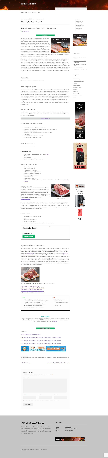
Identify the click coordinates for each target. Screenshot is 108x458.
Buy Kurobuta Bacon (45, 118)
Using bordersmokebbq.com (71, 428)
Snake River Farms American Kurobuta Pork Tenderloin (32, 287)
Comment (25, 377)
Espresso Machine (77, 87)
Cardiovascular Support (79, 81)
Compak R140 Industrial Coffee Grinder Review (30, 334)
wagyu (23, 358)
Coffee (75, 83)
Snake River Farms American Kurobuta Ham (30, 286)
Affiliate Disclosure (69, 430)
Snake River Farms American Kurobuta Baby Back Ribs (32, 291)
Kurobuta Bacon (30, 253)
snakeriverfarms (65, 357)
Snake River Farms (77, 95)
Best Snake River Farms (34, 357)
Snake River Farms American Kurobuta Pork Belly (31, 289)
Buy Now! (47, 154)
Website (56, 395)
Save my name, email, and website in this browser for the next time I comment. (41, 401)
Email (40, 395)
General (75, 89)
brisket (40, 357)
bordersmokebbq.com (25, 199)
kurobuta (49, 357)
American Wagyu (77, 79)
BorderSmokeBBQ (28, 4)
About (70, 5)
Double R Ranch (77, 85)
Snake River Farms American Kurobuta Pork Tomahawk (32, 292)
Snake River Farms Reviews (57, 357)
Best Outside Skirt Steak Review (80, 69)
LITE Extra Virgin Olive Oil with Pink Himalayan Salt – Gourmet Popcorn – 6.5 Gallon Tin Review (41, 343)
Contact (75, 5)
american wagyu (26, 357)
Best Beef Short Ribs (78, 67)
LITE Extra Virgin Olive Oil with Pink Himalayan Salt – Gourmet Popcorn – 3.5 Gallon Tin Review (41, 340)
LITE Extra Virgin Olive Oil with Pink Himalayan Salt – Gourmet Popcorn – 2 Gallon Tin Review (41, 337)
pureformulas (77, 93)
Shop (65, 5)
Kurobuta (29, 12)
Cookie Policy (68, 432)
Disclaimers (50, 8)
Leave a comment (40, 19)
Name (25, 395)
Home (56, 5)
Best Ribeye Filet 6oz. (26, 363)
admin (34, 19)
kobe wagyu (44, 357)
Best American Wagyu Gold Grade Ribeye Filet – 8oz (57, 363)
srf (21, 358)
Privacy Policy (68, 427)
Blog (61, 5)
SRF (26, 12)
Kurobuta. (55, 321)
